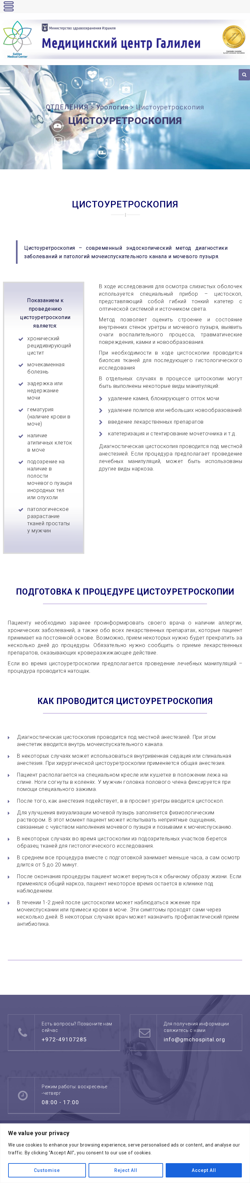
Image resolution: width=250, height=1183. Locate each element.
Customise (47, 1170)
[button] (5, 91)
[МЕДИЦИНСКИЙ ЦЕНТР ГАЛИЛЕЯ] (125, 39)
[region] (125, 1153)
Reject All (125, 1170)
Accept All (204, 1170)
